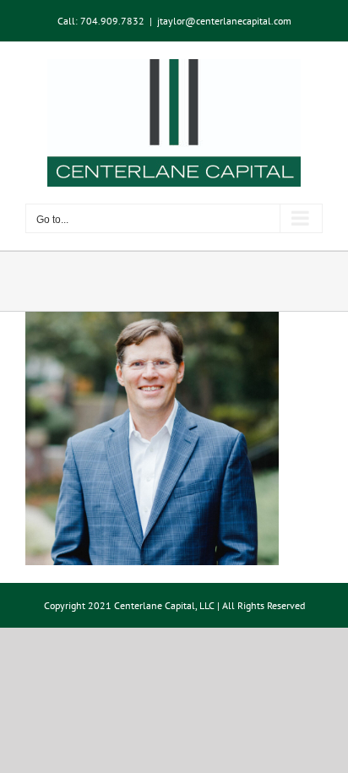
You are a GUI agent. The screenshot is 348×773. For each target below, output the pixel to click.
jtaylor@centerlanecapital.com (224, 20)
